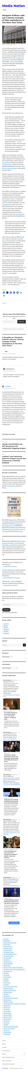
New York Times (20, 329)
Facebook (6, 623)
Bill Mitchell (7, 941)
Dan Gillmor (7, 960)
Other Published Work (8, 1057)
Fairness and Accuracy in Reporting (13, 967)
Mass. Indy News (6, 1060)
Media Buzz (7, 996)
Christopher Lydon (9, 952)
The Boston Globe (18, 531)
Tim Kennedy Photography (11, 1026)
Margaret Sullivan (13, 329)
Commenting (6, 1050)
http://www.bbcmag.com (13, 411)
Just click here (10, 486)
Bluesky (6, 625)
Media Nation (13, 6)
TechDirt (6, 1024)
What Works (7, 1034)
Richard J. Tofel (8, 1017)
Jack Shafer (7, 975)
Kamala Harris (5, 329)
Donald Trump (20, 328)
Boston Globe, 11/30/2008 (11, 585)
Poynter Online (8, 1015)
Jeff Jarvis (6, 981)
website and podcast (9, 522)
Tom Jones (6, 1030)
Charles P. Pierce (8, 946)
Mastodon (6, 629)
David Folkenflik (8, 963)
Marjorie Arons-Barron (10, 990)
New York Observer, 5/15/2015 (12, 577)
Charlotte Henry (8, 948)
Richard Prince (7, 1019)
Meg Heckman (7, 1000)
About (4, 1044)
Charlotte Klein (8, 950)
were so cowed (16, 214)
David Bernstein (8, 961)
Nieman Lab (7, 1007)
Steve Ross (8, 386)
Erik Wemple (7, 965)
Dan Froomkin (7, 958)
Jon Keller (6, 984)
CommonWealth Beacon (10, 954)
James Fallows (7, 977)
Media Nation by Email (8, 1064)
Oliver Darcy (7, 1009)
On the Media (7, 1011)
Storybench (7, 1021)
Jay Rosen (6, 979)
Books (4, 1054)
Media (14, 328)
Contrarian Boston (9, 956)
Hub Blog (6, 973)
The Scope (6, 1022)
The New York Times (14, 529)
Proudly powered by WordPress (16, 1068)
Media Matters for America (11, 998)
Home (4, 1040)
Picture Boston (7, 1013)
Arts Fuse (6, 939)
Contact (4, 1047)
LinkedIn (6, 631)
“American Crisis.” (7, 164)
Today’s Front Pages (9, 1028)
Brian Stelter (7, 944)
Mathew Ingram (8, 992)
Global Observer (8, 971)
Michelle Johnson (8, 1002)
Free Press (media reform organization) (14, 969)
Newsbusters (7, 1005)
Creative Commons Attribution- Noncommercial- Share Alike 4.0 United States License (13, 543)
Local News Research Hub (10, 986)
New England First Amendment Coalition (15, 1003)
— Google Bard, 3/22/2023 (9, 566)
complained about (7, 204)
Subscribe (21, 321)
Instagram (6, 633)
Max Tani (6, 994)
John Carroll (7, 982)
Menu (4, 9)
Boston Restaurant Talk (10, 942)
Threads (6, 627)
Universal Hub (7, 1032)
